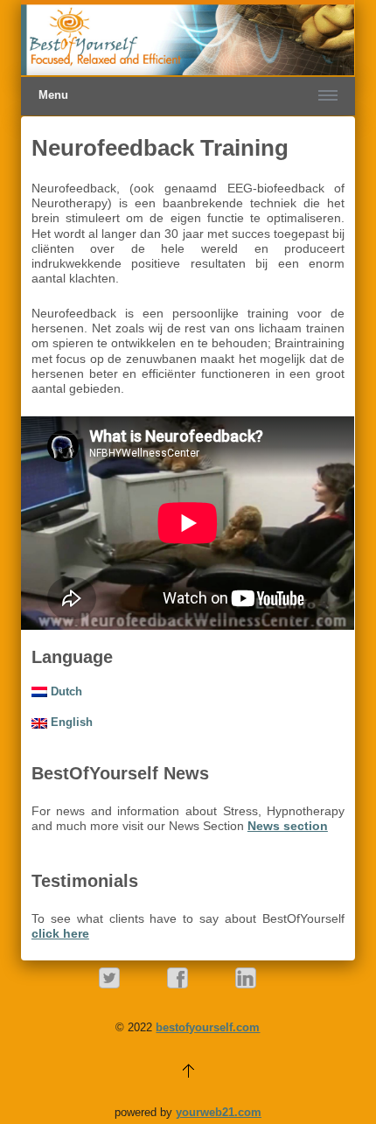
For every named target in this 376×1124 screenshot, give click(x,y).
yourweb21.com (218, 1112)
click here (60, 933)
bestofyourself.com (208, 1027)
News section (287, 826)
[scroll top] (188, 1069)
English (70, 722)
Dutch (64, 691)
